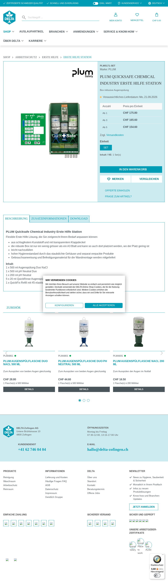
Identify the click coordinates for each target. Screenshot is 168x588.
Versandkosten (115, 135)
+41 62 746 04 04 (32, 449)
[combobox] (62, 17)
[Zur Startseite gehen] (9, 18)
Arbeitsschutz (10, 485)
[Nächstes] (161, 353)
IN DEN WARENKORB (133, 169)
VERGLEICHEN (149, 179)
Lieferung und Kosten (56, 477)
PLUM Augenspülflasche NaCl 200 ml (138, 363)
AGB (47, 485)
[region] (50, 122)
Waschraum (9, 481)
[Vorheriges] (6, 353)
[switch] (157, 575)
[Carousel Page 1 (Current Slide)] (79, 400)
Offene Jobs (93, 493)
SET (106, 147)
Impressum (51, 493)
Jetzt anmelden (144, 506)
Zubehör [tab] (14, 307)
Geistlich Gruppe (54, 497)
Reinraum (8, 489)
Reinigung (8, 477)
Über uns (92, 477)
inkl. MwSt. (102, 3)
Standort (91, 481)
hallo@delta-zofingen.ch (107, 449)
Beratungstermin (96, 489)
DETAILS (29, 389)
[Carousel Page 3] (88, 400)
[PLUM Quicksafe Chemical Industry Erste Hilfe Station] (50, 130)
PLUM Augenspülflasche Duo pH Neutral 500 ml (82, 363)
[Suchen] (24, 17)
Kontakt (91, 485)
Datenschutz (51, 489)
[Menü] (163, 555)
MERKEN (117, 179)
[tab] (16, 219)
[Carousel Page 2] (84, 400)
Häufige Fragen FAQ (56, 481)
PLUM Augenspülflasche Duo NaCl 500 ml (25, 363)
